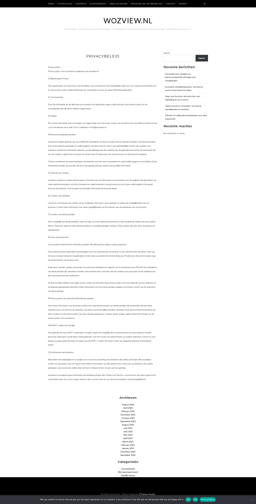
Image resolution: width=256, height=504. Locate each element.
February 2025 (128, 445)
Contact (171, 4)
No (195, 499)
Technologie (64, 4)
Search (167, 53)
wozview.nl (128, 20)
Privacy (183, 4)
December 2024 (128, 451)
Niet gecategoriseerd (128, 472)
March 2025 (128, 441)
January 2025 (128, 448)
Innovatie (81, 4)
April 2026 (128, 408)
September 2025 (128, 421)
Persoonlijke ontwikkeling (147, 4)
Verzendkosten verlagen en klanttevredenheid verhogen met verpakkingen (180, 77)
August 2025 (128, 424)
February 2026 (128, 411)
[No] (252, 499)
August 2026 (128, 404)
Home (51, 4)
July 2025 (128, 428)
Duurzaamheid (98, 4)
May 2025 (128, 434)
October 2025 (128, 418)
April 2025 (128, 438)
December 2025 (128, 414)
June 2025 (128, 431)
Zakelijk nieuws (118, 4)
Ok (188, 499)
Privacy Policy (207, 499)
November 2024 (128, 455)
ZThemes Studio (147, 494)
